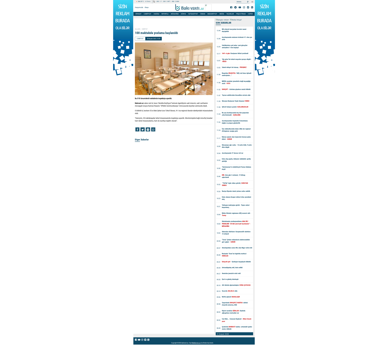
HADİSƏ (156, 14)
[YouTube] (240, 7)
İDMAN (202, 14)
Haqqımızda (139, 7)
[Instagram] (244, 7)
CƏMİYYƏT (147, 14)
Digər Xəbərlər (142, 139)
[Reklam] (175, 23)
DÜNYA (183, 14)
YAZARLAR (230, 14)
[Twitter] (248, 7)
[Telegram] (235, 7)
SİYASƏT (138, 14)
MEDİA (222, 14)
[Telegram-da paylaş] (148, 129)
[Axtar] (247, 1)
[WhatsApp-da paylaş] (153, 129)
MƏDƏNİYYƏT (212, 14)
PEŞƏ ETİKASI (241, 14)
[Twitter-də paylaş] (142, 129)
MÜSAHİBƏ (175, 14)
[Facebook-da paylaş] (137, 129)
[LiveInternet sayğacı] (215, 343)
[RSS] (252, 7)
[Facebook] (231, 7)
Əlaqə (147, 7)
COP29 (250, 14)
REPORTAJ (165, 14)
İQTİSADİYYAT (193, 14)
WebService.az (196, 343)
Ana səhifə (137, 29)
